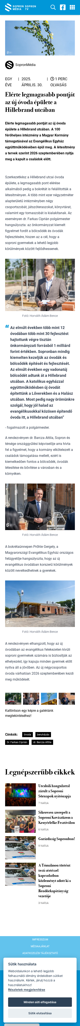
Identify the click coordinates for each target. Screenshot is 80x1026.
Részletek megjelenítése (26, 989)
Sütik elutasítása (40, 1013)
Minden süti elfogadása (40, 1002)
